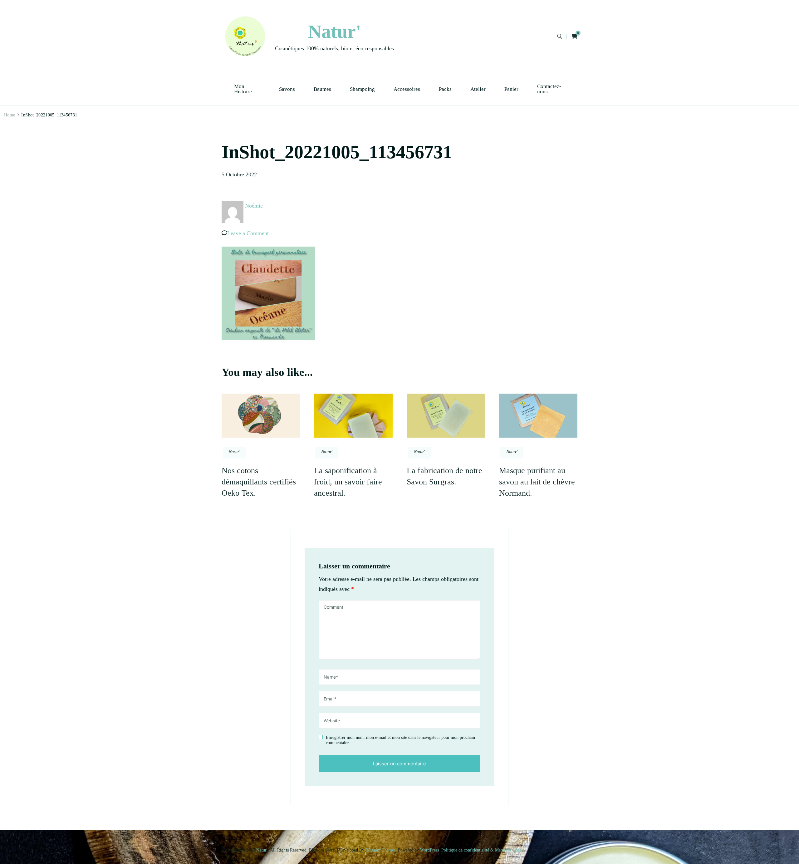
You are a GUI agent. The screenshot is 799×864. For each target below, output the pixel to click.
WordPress (429, 850)
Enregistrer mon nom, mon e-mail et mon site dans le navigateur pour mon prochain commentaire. (400, 740)
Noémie (254, 206)
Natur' (334, 31)
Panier (511, 89)
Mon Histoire (243, 89)
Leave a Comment (248, 233)
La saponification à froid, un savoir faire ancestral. (348, 482)
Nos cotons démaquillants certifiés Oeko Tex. (259, 482)
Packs (445, 89)
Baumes (322, 89)
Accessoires (407, 89)
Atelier (478, 89)
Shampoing (362, 89)
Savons (287, 89)
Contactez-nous (549, 89)
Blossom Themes (380, 850)
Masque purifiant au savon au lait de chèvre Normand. (537, 482)
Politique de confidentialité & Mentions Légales (483, 850)
